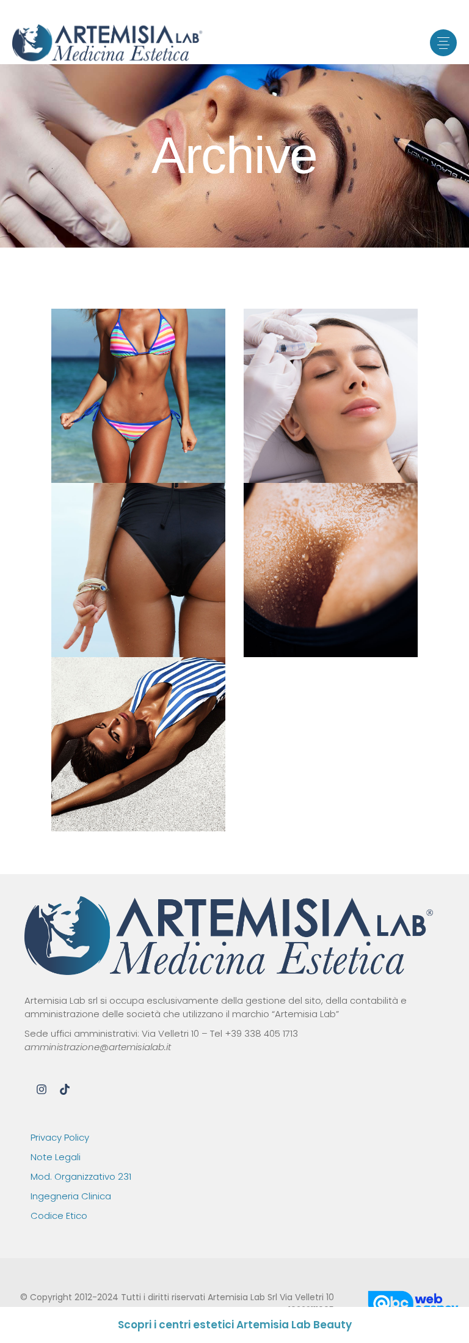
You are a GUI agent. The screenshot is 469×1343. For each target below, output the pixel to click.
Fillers (130, 411)
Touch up (181, 411)
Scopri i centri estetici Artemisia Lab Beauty (235, 1324)
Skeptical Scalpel (330, 566)
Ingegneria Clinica (71, 1196)
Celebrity (138, 392)
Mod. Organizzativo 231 (81, 1176)
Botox (88, 411)
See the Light (331, 392)
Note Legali (56, 1156)
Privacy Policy (60, 1137)
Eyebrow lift (138, 740)
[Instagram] (42, 1089)
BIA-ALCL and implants (138, 566)
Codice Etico (59, 1215)
